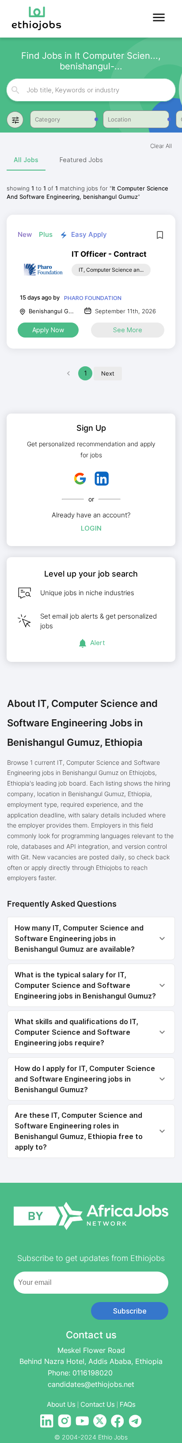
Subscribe (130, 1310)
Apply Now (48, 330)
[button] (91, 938)
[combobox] (91, 90)
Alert (97, 642)
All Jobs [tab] (26, 159)
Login (91, 528)
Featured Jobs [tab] (81, 159)
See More (127, 330)
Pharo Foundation (92, 297)
